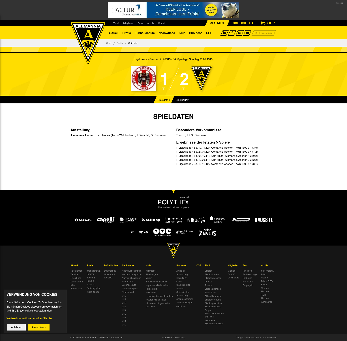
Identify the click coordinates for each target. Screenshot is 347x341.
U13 (124, 313)
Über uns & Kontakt (109, 276)
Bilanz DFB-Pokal (267, 283)
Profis (126, 33)
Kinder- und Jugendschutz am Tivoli (159, 305)
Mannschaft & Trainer (93, 272)
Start (108, 43)
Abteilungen (152, 274)
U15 (124, 306)
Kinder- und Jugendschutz (129, 283)
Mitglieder (128, 23)
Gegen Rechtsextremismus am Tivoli (214, 313)
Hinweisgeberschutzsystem (159, 296)
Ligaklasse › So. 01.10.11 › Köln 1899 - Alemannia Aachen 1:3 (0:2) (218, 156)
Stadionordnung (213, 299)
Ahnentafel (266, 301)
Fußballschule (145, 33)
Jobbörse (181, 306)
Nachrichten (76, 270)
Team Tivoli (210, 292)
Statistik (91, 284)
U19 (124, 295)
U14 (124, 310)
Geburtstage (93, 291)
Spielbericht (182, 100)
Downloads (233, 277)
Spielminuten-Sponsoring (183, 293)
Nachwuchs (166, 33)
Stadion (208, 270)
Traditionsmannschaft (156, 281)
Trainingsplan (93, 288)
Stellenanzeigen (184, 302)
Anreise (208, 281)
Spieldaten (164, 100)
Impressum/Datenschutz (158, 285)
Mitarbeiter (151, 270)
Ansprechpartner (184, 298)
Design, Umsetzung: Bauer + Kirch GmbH (256, 337)
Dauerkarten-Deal (76, 283)
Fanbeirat (247, 278)
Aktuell (113, 33)
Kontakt (162, 23)
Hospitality (181, 278)
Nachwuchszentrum (132, 270)
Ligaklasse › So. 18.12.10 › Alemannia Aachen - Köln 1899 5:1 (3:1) (218, 164)
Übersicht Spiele (130, 288)
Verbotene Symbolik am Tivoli (214, 322)
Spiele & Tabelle (91, 279)
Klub (182, 33)
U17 (124, 299)
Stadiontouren (212, 274)
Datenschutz (110, 270)
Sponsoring (182, 274)
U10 (124, 324)
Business (195, 33)
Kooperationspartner (132, 274)
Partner (180, 288)
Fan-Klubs (248, 281)
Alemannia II (128, 292)
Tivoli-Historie (265, 296)
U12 (124, 317)
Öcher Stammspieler (183, 283)
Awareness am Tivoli (156, 299)
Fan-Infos (247, 270)
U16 (124, 302)
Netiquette (151, 292)
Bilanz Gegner (265, 276)
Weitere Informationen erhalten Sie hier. (30, 318)
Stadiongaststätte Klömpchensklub (213, 305)
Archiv (150, 23)
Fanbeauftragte (250, 274)
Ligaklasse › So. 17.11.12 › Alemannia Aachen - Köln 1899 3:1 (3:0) (218, 148)
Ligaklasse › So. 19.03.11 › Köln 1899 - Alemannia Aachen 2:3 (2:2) (218, 160)
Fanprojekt (248, 285)
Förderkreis (151, 288)
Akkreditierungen (213, 296)
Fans (140, 23)
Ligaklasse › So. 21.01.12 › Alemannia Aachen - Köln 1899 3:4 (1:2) (218, 152)
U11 (124, 321)
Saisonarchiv (267, 270)
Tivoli (116, 23)
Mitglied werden (231, 272)
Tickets (208, 285)
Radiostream (76, 288)
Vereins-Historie (265, 289)
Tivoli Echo (75, 278)
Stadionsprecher (213, 278)
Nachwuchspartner (131, 278)
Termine (74, 274)
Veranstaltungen (213, 288)
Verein (149, 278)
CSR (209, 33)
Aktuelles (180, 270)
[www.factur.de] (173, 10)
